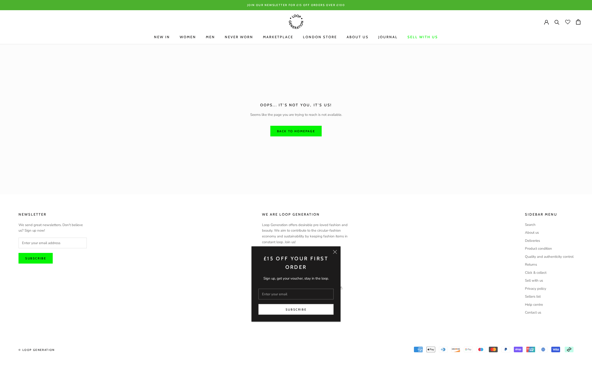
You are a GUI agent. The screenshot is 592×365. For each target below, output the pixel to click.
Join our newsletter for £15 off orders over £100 (296, 5)
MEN (210, 37)
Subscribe (296, 309)
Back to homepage (296, 131)
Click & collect (535, 272)
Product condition (538, 248)
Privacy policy (535, 288)
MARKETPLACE (278, 37)
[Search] (557, 21)
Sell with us (422, 37)
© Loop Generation (36, 350)
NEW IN (162, 37)
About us (532, 232)
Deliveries (532, 240)
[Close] (335, 252)
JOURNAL (388, 37)
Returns (531, 264)
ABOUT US (358, 37)
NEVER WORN (239, 37)
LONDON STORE (320, 37)
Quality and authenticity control (549, 256)
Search (530, 224)
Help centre (534, 304)
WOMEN (188, 37)
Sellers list (533, 296)
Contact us (533, 312)
